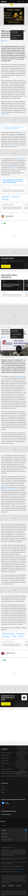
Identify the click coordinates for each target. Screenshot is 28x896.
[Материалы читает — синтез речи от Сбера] (22, 28)
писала (10, 158)
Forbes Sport (4, 297)
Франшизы (24, 4)
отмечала (11, 172)
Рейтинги (17, 4)
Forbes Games (8, 4)
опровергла (22, 163)
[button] (26, 2)
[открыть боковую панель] (23, 2)
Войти (19, 1)
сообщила (20, 146)
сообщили (14, 852)
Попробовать (14, 38)
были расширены (5, 490)
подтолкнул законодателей (11, 494)
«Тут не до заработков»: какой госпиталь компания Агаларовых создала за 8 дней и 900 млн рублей (12, 186)
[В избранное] (26, 28)
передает (23, 75)
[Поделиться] (24, 28)
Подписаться (6, 271)
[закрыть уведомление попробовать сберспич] (22, 32)
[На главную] (4, 1)
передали (18, 818)
